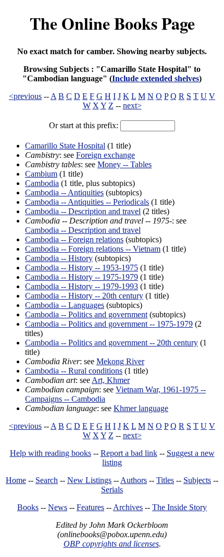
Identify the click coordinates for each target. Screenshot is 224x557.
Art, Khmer (111, 380)
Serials (112, 489)
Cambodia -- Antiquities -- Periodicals (87, 201)
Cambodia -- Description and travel (83, 211)
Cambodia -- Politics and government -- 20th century (111, 342)
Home (16, 480)
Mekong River (120, 361)
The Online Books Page (112, 23)
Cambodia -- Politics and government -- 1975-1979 (109, 323)
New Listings (89, 480)
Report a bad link (129, 453)
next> (132, 105)
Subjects (197, 480)
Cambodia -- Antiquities (64, 192)
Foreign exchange (105, 155)
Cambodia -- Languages (64, 305)
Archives (128, 507)
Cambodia (42, 183)
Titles (165, 480)
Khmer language (141, 408)
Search (46, 480)
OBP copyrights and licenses (111, 543)
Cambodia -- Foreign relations (74, 239)
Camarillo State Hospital (65, 145)
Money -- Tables (124, 164)
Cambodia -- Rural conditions (73, 370)
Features (90, 507)
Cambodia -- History (59, 258)
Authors (133, 480)
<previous (25, 96)
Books (28, 507)
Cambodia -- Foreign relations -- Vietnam (92, 248)
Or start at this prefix (82, 125)
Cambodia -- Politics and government (86, 314)
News (57, 507)
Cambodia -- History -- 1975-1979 (81, 277)
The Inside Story (179, 507)
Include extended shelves (155, 78)
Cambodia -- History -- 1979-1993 (81, 286)
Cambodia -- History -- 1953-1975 (81, 267)
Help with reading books (50, 453)
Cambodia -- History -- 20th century (84, 295)
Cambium (41, 173)
